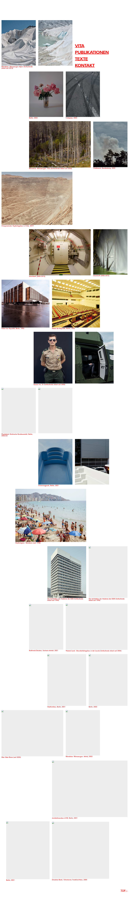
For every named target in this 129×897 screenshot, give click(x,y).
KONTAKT (85, 66)
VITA (79, 46)
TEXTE (81, 59)
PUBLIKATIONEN (92, 53)
